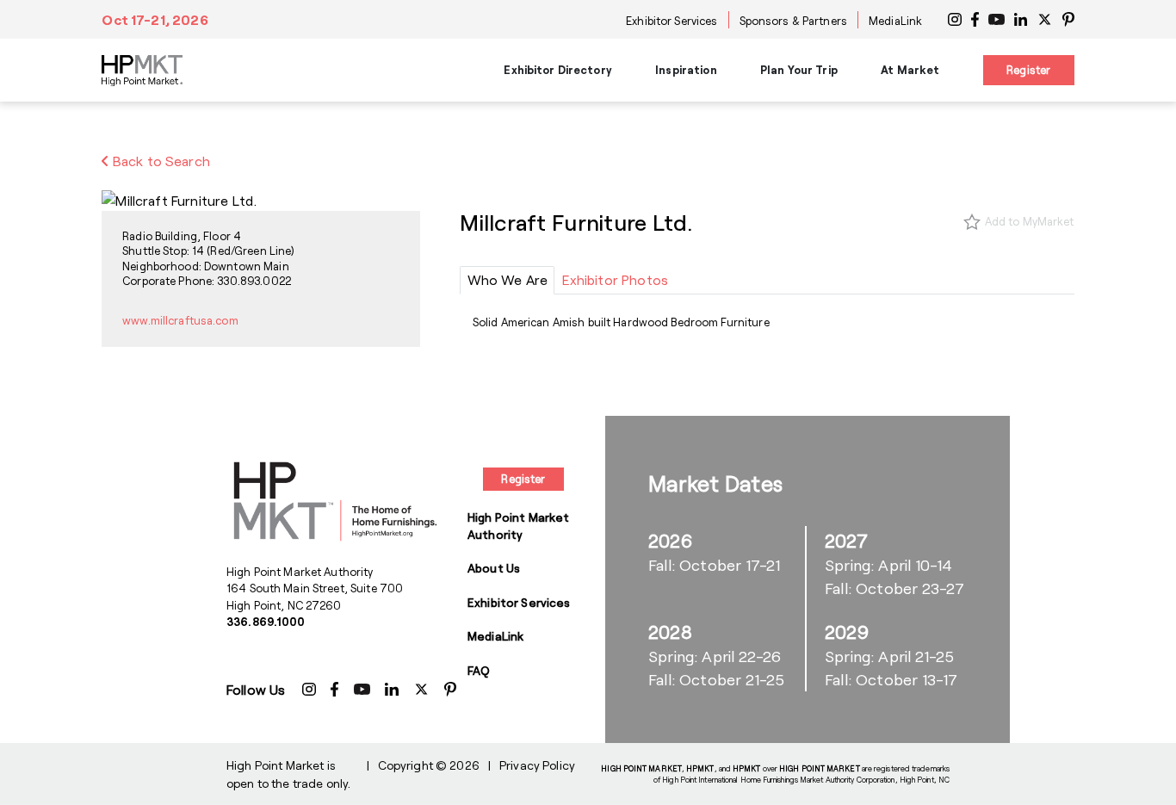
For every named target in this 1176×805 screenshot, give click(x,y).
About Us (493, 567)
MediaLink (895, 21)
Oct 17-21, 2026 (154, 19)
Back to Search (159, 160)
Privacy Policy (537, 765)
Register (1028, 70)
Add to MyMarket (1029, 221)
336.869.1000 (266, 622)
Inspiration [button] (685, 70)
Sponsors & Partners (793, 21)
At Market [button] (910, 70)
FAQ (478, 670)
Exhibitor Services (671, 21)
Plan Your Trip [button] (799, 70)
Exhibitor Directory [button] (557, 70)
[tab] (507, 280)
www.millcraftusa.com (180, 320)
